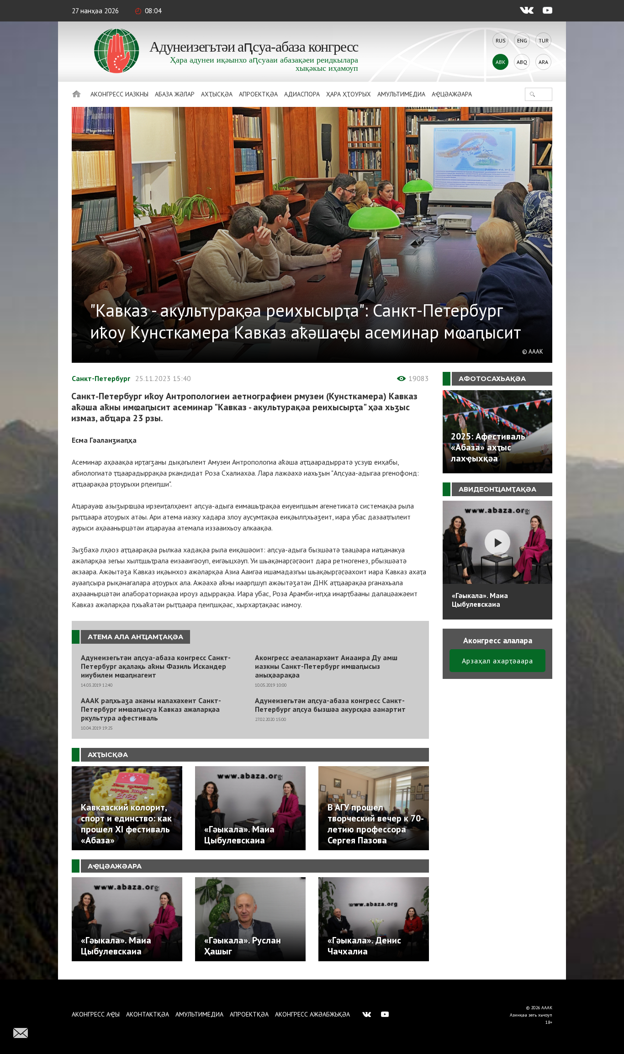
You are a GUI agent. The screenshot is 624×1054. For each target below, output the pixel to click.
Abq (522, 61)
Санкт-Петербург (101, 378)
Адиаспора (302, 94)
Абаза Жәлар (175, 94)
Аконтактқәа (147, 1014)
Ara (543, 61)
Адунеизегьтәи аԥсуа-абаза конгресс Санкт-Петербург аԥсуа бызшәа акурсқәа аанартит (330, 705)
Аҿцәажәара (452, 94)
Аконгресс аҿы (96, 1014)
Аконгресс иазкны (119, 94)
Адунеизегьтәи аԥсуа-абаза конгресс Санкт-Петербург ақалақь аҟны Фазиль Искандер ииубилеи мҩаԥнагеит (156, 666)
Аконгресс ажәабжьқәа (312, 1014)
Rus (501, 40)
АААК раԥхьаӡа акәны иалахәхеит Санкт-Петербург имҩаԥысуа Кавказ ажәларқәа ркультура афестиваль (151, 709)
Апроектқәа (258, 94)
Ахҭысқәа (217, 94)
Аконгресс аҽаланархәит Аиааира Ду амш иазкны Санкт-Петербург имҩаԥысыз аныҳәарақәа (326, 666)
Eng (522, 40)
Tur (544, 40)
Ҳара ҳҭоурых (348, 94)
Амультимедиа (401, 94)
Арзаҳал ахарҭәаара (497, 660)
